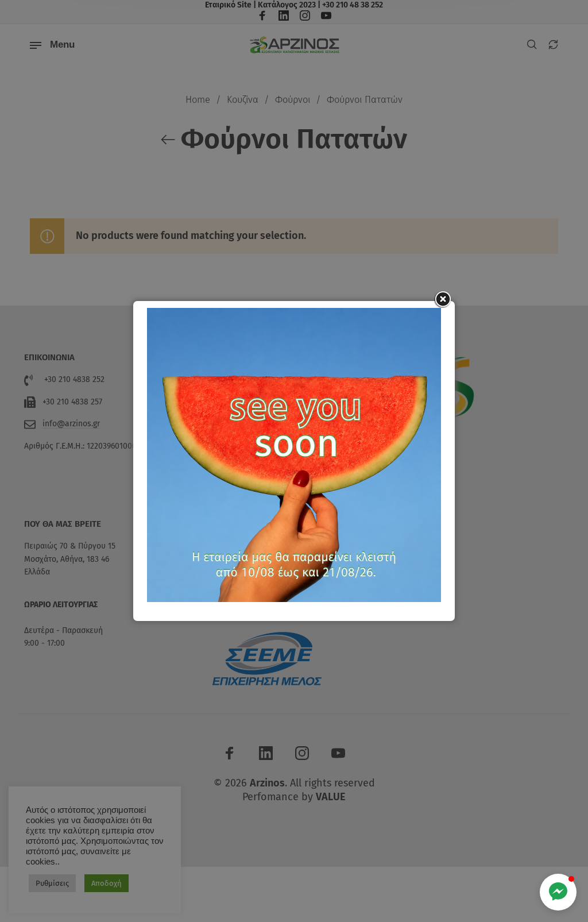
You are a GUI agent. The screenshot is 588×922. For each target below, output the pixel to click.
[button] (558, 892)
